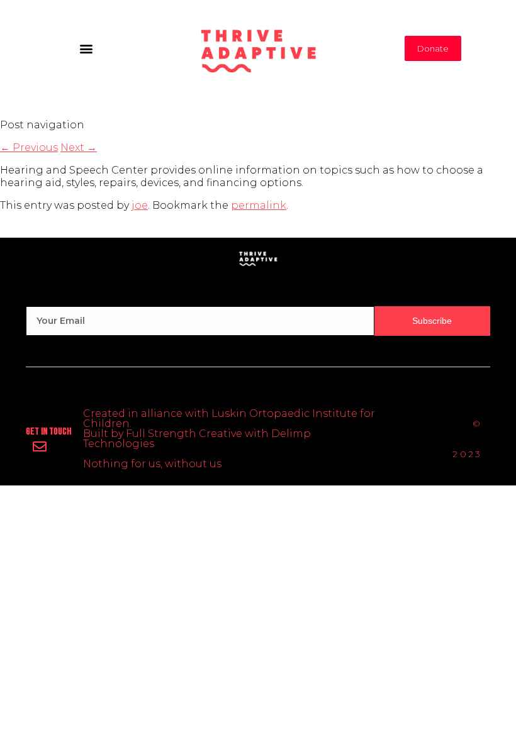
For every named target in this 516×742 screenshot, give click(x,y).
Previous (29, 147)
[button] (86, 48)
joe (140, 205)
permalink (258, 205)
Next (78, 147)
